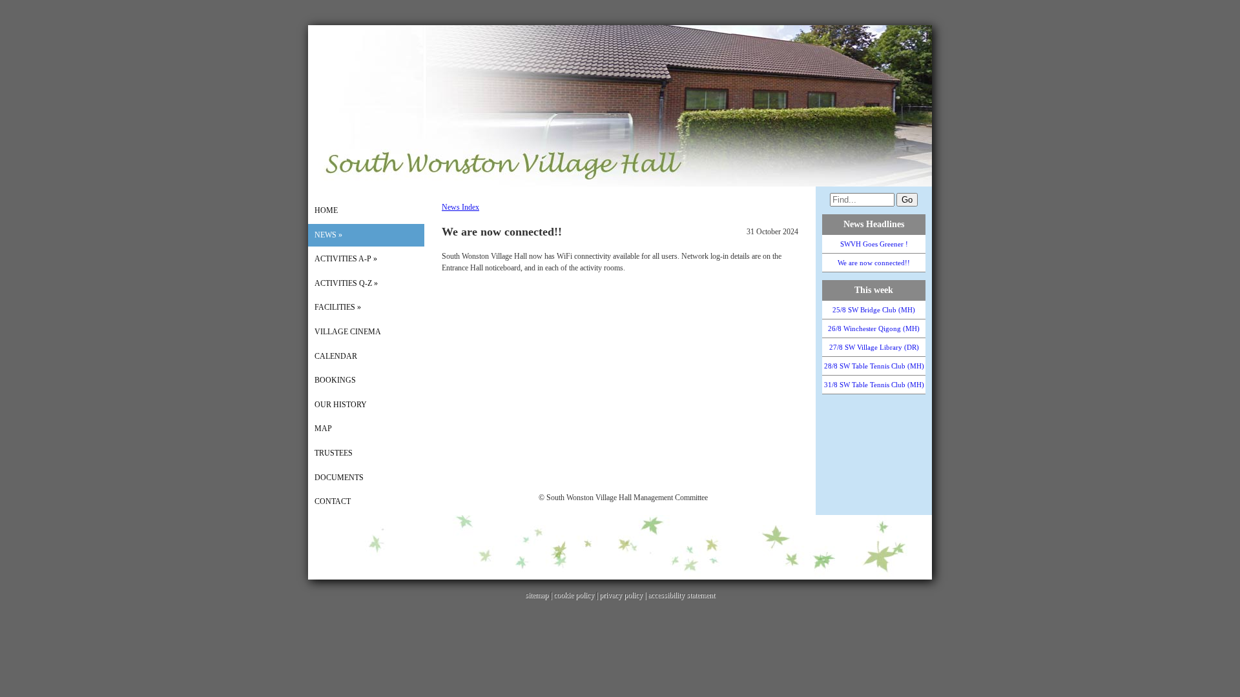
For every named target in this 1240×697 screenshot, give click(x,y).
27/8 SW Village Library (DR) (874, 347)
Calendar (336, 356)
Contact (333, 501)
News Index (460, 207)
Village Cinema (348, 331)
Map (323, 428)
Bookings (335, 380)
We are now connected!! (874, 263)
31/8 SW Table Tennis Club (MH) (874, 385)
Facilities (338, 307)
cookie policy (573, 595)
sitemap (536, 595)
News (328, 234)
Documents (339, 477)
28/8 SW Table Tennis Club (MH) (874, 366)
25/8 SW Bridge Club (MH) (873, 310)
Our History (341, 404)
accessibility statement (681, 595)
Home (326, 210)
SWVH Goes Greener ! (874, 244)
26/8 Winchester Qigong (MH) (874, 328)
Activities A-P (346, 258)
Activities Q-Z (346, 283)
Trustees (334, 453)
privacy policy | (623, 595)
